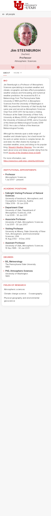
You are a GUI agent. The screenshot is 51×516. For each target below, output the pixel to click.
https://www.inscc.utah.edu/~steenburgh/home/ (24, 161)
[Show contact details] (13, 67)
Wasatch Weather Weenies (20, 147)
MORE (16, 73)
